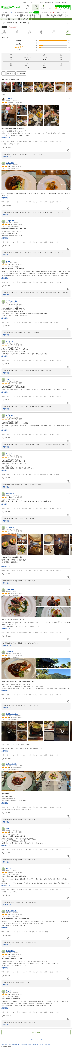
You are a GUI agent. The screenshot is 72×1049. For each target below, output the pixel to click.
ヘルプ (24, 2)
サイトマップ (39, 2)
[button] (6, 87)
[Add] (68, 23)
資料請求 (47, 1044)
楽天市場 (58, 2)
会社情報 (4, 1044)
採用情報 (35, 1044)
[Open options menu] (69, 98)
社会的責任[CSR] (26, 1044)
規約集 (41, 1044)
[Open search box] (4, 73)
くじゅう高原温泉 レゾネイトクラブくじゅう (15, 23)
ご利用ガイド (31, 2)
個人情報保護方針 (14, 1044)
